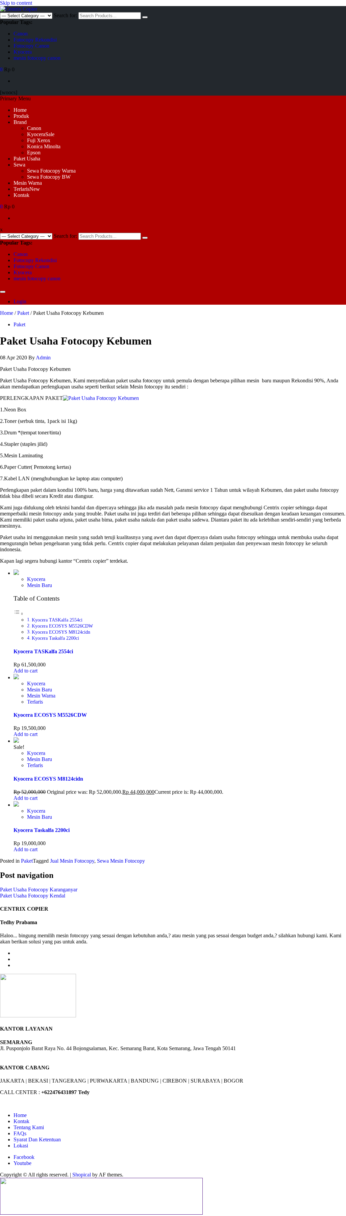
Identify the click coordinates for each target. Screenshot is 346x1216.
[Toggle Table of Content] (19, 613)
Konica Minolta (43, 146)
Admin (43, 357)
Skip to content (16, 3)
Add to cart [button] (26, 671)
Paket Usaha (27, 158)
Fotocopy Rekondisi (35, 40)
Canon (21, 33)
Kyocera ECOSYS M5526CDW (62, 626)
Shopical (81, 1174)
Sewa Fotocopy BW (49, 177)
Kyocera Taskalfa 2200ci (55, 638)
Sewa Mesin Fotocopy (121, 861)
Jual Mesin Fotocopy (72, 861)
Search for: (65, 15)
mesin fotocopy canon (37, 58)
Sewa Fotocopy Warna (51, 171)
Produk (21, 116)
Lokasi (21, 1145)
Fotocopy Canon (31, 46)
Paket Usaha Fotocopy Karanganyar (38, 889)
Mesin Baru (39, 585)
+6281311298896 (34, 1054)
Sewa (19, 165)
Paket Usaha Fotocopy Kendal (32, 895)
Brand (20, 122)
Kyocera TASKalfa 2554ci (57, 620)
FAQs (20, 1133)
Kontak (21, 195)
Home (20, 110)
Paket (23, 313)
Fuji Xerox (38, 140)
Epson (34, 152)
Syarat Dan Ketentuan (37, 1139)
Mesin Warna (28, 183)
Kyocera (23, 52)
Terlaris (27, 189)
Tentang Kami (29, 1127)
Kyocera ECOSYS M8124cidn (61, 632)
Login (20, 301)
